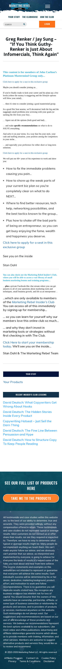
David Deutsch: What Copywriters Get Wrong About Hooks (30, 404)
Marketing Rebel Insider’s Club (33, 302)
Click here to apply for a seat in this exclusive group (25, 82)
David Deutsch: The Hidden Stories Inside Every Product (27, 414)
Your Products (13, 382)
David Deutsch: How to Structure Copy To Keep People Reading (30, 442)
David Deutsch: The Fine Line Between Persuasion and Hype (30, 432)
